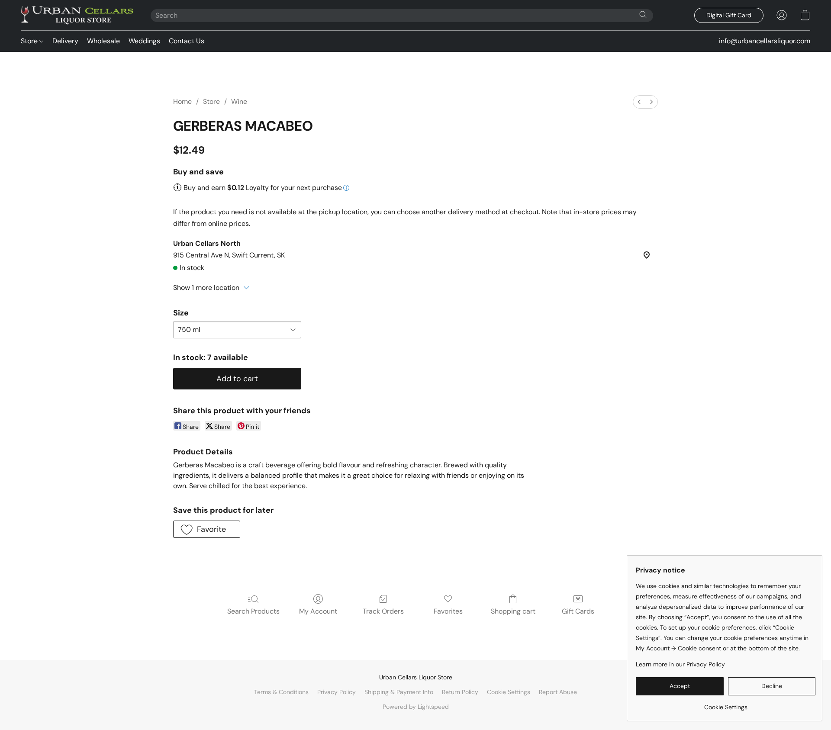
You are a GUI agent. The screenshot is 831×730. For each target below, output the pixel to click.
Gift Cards (578, 611)
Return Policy (460, 692)
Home (182, 101)
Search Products (253, 611)
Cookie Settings (508, 692)
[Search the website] (643, 15)
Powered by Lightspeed (416, 707)
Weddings (144, 40)
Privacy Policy (336, 692)
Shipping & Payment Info (398, 692)
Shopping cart (513, 611)
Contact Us (186, 40)
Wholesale (103, 40)
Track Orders (383, 611)
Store (30, 40)
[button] (77, 15)
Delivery (65, 40)
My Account (318, 611)
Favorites (448, 611)
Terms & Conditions (281, 692)
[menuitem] (639, 102)
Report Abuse (558, 692)
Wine (239, 101)
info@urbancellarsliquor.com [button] (764, 40)
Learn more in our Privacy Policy (680, 664)
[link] (725, 703)
